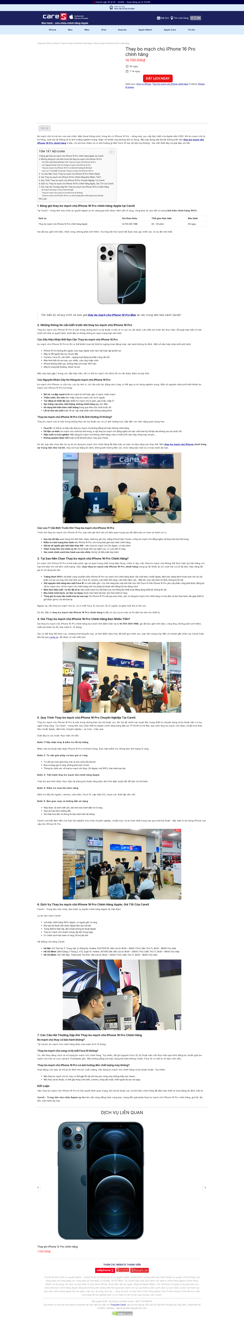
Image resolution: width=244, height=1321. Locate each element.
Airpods (122, 29)
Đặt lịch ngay (158, 78)
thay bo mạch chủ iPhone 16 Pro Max (112, 314)
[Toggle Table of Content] (110, 152)
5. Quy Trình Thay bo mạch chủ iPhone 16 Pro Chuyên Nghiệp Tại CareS (71, 180)
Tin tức (191, 29)
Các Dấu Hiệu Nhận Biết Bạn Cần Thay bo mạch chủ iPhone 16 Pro (69, 162)
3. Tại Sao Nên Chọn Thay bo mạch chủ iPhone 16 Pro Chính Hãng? (69, 174)
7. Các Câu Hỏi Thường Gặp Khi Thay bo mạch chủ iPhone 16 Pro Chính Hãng (74, 187)
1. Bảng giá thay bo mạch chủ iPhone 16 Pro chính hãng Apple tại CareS (71, 156)
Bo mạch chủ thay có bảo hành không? (57, 190)
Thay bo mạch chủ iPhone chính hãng (76, 43)
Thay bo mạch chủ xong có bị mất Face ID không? (62, 193)
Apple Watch (145, 29)
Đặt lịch (165, 18)
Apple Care (170, 29)
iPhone (52, 29)
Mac (70, 29)
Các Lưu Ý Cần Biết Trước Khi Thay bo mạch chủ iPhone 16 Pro (67, 171)
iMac (87, 29)
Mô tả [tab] (44, 128)
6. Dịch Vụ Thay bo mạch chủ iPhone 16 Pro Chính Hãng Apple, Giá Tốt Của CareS (76, 183)
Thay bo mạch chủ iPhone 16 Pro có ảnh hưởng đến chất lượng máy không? (73, 196)
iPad (103, 29)
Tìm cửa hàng (181, 18)
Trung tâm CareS (118, 1304)
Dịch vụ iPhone (53, 43)
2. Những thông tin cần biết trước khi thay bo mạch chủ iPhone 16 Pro (70, 159)
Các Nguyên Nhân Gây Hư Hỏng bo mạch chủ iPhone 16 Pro (66, 165)
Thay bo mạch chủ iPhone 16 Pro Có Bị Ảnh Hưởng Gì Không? (67, 168)
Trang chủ (41, 43)
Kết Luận (43, 199)
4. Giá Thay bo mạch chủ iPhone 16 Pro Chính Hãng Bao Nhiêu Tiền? (70, 177)
